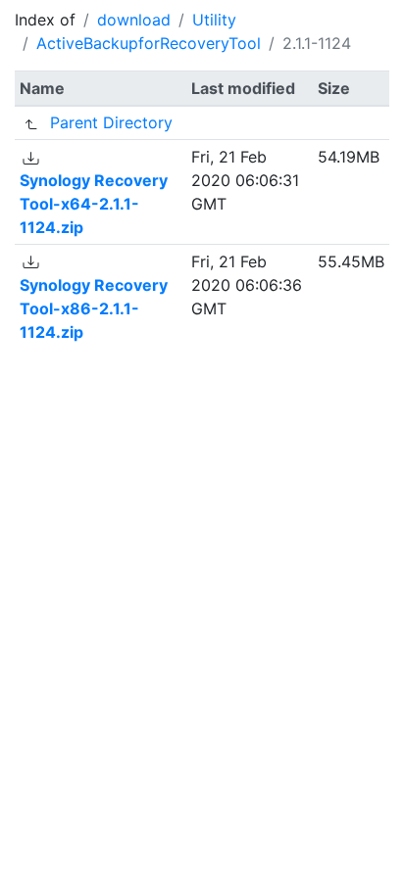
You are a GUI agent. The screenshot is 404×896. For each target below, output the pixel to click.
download (134, 19)
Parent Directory (111, 122)
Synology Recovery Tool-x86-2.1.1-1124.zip (94, 308)
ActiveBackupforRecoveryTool (148, 43)
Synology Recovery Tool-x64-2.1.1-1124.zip (94, 203)
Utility (214, 19)
